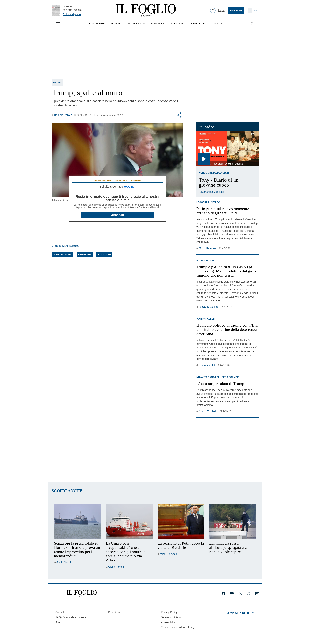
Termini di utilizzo (171, 617)
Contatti (59, 612)
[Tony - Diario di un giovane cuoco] (227, 148)
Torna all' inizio (237, 613)
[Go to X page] (240, 593)
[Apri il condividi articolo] (179, 115)
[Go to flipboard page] (257, 593)
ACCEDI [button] (129, 186)
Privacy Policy (169, 612)
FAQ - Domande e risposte (70, 617)
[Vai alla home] (146, 10)
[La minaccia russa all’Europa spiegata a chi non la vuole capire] (232, 521)
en (255, 10)
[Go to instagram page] (248, 593)
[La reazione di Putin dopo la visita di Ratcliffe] (181, 521)
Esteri (57, 82)
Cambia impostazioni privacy (177, 627)
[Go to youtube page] (232, 593)
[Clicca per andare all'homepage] (82, 593)
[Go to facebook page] (223, 593)
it (250, 10)
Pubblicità (114, 612)
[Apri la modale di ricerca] (252, 23)
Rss (57, 622)
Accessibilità (168, 622)
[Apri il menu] (57, 23)
